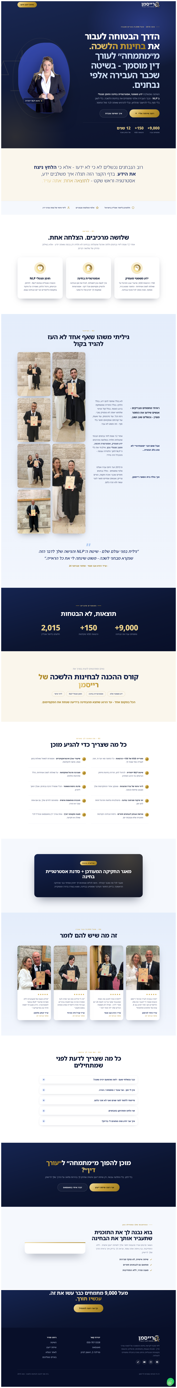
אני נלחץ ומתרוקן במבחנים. (89, 1110)
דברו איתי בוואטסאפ (72, 1187)
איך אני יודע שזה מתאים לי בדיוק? (89, 1121)
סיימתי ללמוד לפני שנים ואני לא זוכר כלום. (89, 1100)
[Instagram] (150, 1362)
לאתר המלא (51, 1352)
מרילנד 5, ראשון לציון (90, 1352)
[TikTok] (138, 1362)
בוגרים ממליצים (49, 1357)
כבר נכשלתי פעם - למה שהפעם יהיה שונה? (89, 1079)
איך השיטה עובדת (113, 113)
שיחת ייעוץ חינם (27, 4)
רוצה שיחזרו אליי (146, 113)
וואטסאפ (96, 1347)
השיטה (53, 1342)
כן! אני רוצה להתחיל (88, 1308)
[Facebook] (157, 1362)
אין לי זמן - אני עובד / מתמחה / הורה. (89, 1090)
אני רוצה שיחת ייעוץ (104, 1187)
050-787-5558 (93, 1342)
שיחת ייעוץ (51, 1347)
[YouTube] (144, 1362)
